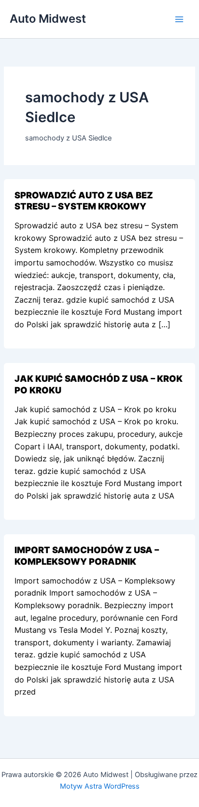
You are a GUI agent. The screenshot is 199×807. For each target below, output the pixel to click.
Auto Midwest (48, 19)
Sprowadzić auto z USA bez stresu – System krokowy (83, 201)
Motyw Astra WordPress (100, 786)
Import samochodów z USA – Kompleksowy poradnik (86, 555)
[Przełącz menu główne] (179, 19)
